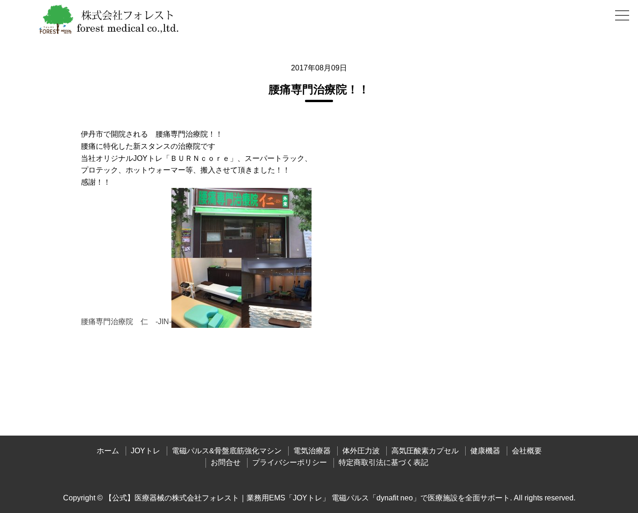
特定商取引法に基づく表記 (383, 462)
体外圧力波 (361, 451)
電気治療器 (312, 451)
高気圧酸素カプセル (425, 451)
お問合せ (226, 462)
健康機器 (485, 451)
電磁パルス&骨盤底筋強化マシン (227, 451)
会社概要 (527, 451)
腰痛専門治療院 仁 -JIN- (126, 322)
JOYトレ (145, 451)
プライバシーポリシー (289, 462)
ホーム (108, 451)
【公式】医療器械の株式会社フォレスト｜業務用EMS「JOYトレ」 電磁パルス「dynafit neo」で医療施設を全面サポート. (308, 498)
